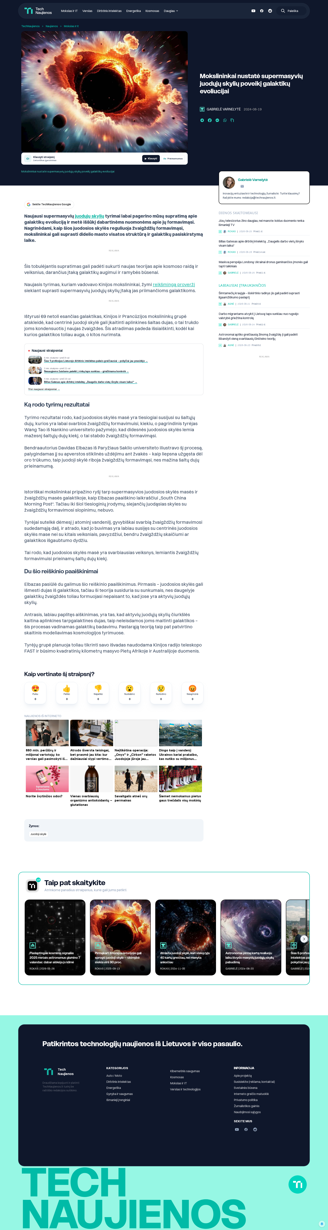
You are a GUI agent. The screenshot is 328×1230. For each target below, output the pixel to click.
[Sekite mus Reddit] (270, 11)
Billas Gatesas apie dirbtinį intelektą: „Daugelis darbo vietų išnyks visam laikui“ (261, 244)
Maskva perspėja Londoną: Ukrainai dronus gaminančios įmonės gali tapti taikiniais (263, 264)
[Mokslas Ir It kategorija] (202, 109)
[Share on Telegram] (202, 120)
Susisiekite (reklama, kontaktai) (254, 1082)
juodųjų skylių (89, 216)
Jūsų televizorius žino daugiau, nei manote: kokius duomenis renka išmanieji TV (261, 223)
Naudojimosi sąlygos (247, 1112)
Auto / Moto (114, 1075)
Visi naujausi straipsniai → (44, 389)
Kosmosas (152, 11)
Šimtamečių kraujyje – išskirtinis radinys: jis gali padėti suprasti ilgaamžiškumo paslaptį (259, 295)
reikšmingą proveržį (174, 284)
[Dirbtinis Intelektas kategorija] (220, 252)
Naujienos (52, 26)
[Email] (242, 186)
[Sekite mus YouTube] (253, 11)
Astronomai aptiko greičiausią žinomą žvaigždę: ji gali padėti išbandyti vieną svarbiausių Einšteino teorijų (258, 337)
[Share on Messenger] (217, 120)
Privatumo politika (246, 1100)
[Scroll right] (304, 939)
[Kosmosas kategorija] (220, 345)
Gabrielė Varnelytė (224, 109)
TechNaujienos (30, 26)
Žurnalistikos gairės (246, 1106)
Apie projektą (243, 1075)
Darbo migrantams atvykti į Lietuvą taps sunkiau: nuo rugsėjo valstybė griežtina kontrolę (259, 316)
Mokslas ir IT (69, 11)
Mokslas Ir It (71, 26)
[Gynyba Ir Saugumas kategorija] (220, 272)
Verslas (87, 11)
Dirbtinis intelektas (109, 11)
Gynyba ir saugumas (119, 1094)
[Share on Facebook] (209, 120)
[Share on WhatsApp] (225, 120)
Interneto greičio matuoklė (251, 1094)
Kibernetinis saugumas (185, 1071)
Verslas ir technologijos (185, 1089)
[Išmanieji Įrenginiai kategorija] (220, 231)
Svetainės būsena (245, 1088)
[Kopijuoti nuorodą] (232, 120)
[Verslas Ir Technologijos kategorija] (220, 324)
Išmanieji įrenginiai (118, 1100)
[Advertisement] (264, 386)
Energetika (133, 11)
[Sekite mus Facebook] (262, 11)
